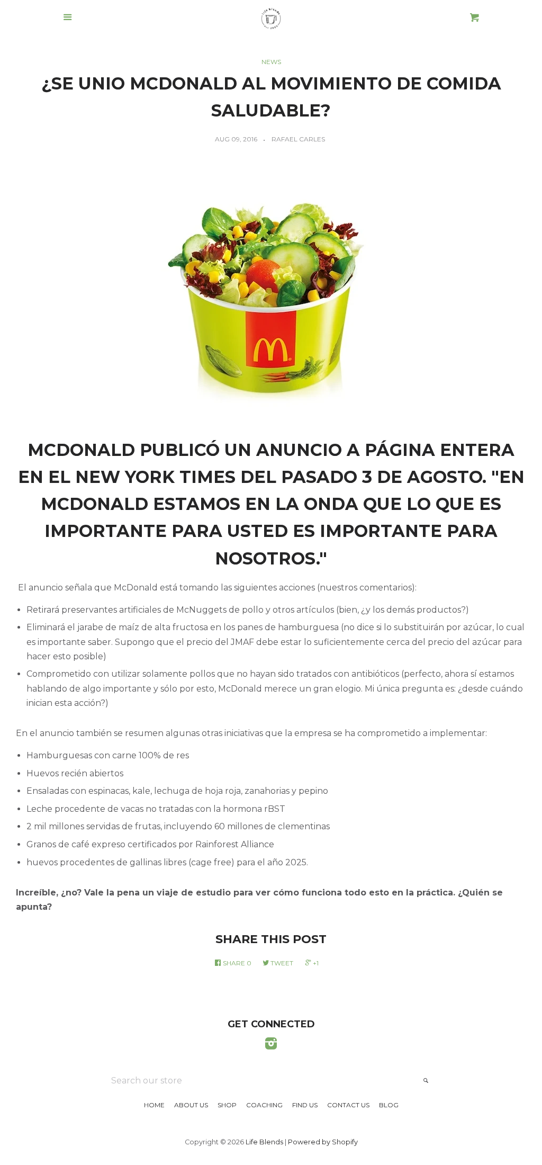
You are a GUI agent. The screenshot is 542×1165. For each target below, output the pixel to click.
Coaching (264, 1105)
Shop (227, 1105)
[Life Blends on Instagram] (271, 1046)
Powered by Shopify (323, 1142)
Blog (389, 1105)
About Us (191, 1105)
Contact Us (348, 1105)
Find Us (305, 1105)
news (271, 62)
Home (154, 1105)
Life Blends (264, 1142)
